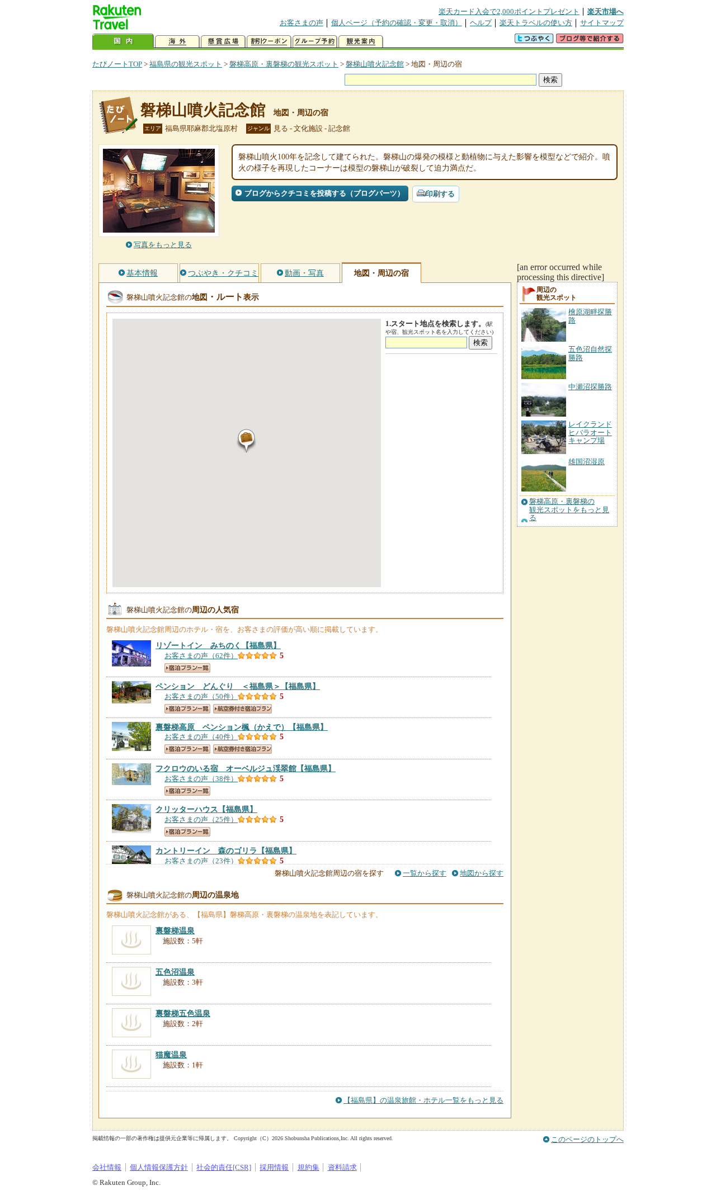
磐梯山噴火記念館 (375, 64)
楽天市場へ (605, 11)
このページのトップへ (587, 1139)
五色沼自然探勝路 (590, 353)
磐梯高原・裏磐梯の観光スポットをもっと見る (569, 510)
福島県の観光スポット (185, 64)
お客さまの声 (301, 22)
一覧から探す (424, 873)
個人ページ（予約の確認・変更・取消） (396, 22)
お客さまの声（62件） (201, 655)
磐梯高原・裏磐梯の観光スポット (283, 64)
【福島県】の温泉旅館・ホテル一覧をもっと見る (423, 1100)
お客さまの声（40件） (201, 737)
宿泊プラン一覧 (187, 668)
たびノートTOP (117, 64)
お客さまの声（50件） (201, 696)
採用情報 (274, 1167)
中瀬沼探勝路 (590, 386)
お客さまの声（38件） (201, 778)
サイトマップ (602, 22)
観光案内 (360, 42)
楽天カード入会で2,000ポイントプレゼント (509, 11)
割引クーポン (269, 42)
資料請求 (342, 1167)
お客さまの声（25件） (201, 819)
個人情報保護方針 (159, 1167)
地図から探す (481, 873)
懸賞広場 (223, 42)
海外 (177, 42)
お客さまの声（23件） (201, 861)
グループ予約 (315, 42)
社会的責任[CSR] (223, 1167)
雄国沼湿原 (586, 461)
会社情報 (106, 1167)
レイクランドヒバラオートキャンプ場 (590, 432)
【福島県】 (218, 645)
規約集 (308, 1167)
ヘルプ (481, 22)
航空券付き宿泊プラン (242, 709)
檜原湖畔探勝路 (590, 316)
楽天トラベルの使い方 (536, 22)
